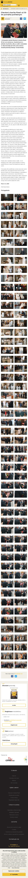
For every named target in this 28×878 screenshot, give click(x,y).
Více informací (15, 868)
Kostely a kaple (14, 817)
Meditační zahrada (14, 812)
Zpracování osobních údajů (14, 827)
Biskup (14, 780)
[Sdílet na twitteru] (25, 19)
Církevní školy (14, 797)
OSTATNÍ (14, 822)
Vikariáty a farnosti (14, 778)
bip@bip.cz (15, 844)
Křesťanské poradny (14, 795)
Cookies (14, 829)
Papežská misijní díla (14, 800)
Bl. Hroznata (14, 783)
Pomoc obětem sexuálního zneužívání (14, 834)
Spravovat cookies (13, 871)
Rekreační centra (14, 814)
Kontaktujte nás (18, 673)
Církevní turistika (14, 805)
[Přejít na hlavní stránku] (6, 2)
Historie (14, 775)
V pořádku (14, 874)
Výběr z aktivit (14, 787)
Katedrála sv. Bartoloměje (14, 810)
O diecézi (14, 770)
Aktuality (6, 8)
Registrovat (14, 725)
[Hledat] (2, 5)
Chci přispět (14, 744)
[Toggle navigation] (18, 5)
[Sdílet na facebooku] (21, 19)
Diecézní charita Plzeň (14, 793)
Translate (13, 6)
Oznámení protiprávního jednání (14, 832)
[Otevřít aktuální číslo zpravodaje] (14, 694)
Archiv (14, 705)
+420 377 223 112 (15, 846)
